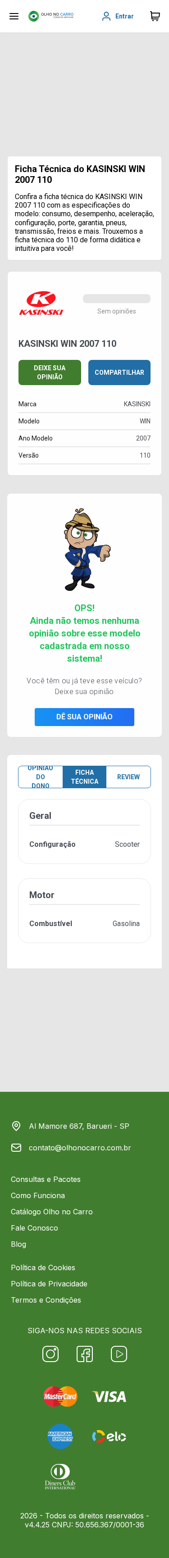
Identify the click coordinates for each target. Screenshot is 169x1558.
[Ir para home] (50, 16)
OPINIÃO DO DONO (40, 777)
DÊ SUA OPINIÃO (84, 717)
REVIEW (128, 777)
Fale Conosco (34, 1227)
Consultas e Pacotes (46, 1179)
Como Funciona (38, 1195)
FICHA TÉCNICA (84, 777)
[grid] (84, 878)
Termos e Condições (46, 1299)
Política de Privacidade (49, 1283)
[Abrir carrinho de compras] (155, 16)
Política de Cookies (43, 1267)
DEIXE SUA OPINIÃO (49, 372)
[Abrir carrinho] (14, 16)
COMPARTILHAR (119, 372)
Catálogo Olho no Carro (52, 1211)
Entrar (124, 16)
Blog (18, 1244)
